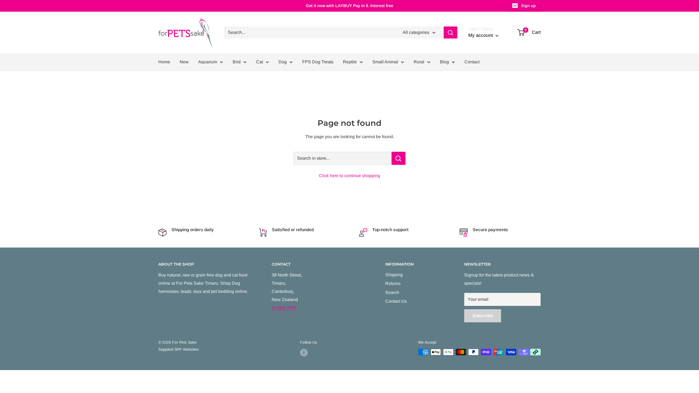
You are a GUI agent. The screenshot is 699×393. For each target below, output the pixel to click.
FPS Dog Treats (317, 61)
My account (481, 35)
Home (164, 61)
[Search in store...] (398, 158)
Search (392, 292)
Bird (237, 61)
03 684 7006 (284, 307)
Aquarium (207, 61)
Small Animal (385, 61)
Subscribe (482, 315)
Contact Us (396, 301)
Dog (283, 61)
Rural (419, 61)
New (184, 61)
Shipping (394, 274)
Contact (471, 61)
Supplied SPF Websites (178, 349)
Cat (259, 61)
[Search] (450, 32)
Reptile (350, 61)
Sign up (528, 5)
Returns (393, 283)
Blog (444, 61)
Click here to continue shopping (349, 175)
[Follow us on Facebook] (304, 352)
